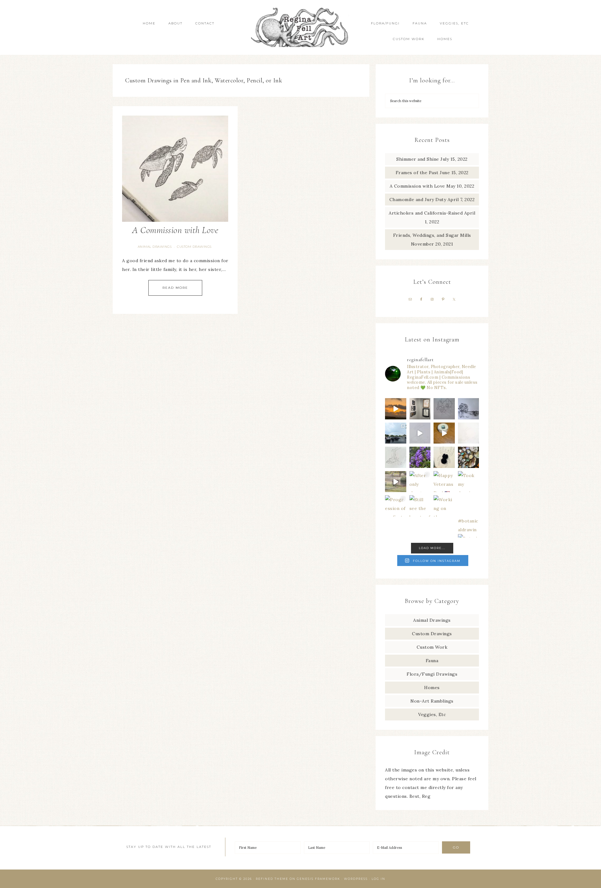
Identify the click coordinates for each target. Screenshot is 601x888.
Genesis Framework (318, 878)
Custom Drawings (194, 247)
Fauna (432, 660)
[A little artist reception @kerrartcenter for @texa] (420, 408)
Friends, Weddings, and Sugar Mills (432, 235)
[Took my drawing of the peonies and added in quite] (468, 481)
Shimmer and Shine (417, 159)
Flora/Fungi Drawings (432, 674)
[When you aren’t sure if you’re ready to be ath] (395, 481)
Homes (432, 687)
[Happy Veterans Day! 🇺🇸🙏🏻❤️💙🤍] (444, 481)
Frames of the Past (417, 172)
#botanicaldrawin (468, 525)
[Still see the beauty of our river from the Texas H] (420, 506)
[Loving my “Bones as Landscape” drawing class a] (395, 457)
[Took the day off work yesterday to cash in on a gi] (444, 433)
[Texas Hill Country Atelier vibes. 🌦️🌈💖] (395, 433)
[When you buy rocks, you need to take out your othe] (468, 457)
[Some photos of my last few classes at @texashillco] (420, 433)
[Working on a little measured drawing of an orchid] (444, 408)
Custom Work (432, 647)
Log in (378, 878)
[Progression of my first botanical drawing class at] (395, 506)
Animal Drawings (155, 247)
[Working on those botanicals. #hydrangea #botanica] (444, 506)
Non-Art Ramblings (432, 701)
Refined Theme (272, 878)
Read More (175, 288)
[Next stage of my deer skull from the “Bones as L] (468, 433)
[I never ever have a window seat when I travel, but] (395, 408)
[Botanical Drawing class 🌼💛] (468, 506)
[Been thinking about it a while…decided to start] (444, 457)
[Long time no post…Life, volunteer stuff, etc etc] (468, 408)
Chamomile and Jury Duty (417, 199)
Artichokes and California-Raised (426, 213)
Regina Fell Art (300, 27)
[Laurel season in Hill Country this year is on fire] (420, 457)
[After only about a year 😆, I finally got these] (420, 481)
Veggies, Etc (432, 714)
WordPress (356, 878)
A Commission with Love (175, 230)
